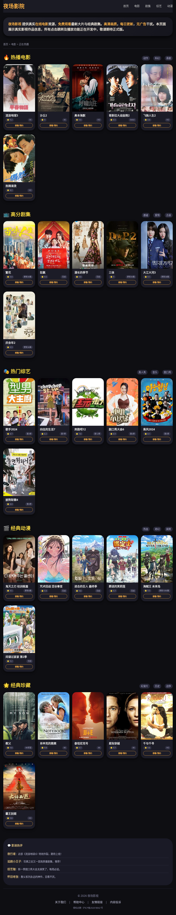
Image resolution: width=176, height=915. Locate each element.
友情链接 (97, 902)
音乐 (154, 372)
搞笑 (168, 529)
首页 (126, 6)
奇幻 (157, 529)
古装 (168, 215)
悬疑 (145, 215)
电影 (137, 6)
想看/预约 (19, 125)
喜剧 (168, 58)
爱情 (157, 215)
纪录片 (144, 686)
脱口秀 (167, 372)
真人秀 (142, 372)
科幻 (157, 58)
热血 (145, 529)
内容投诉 (115, 902)
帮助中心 (78, 902)
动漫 (170, 6)
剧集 (148, 6)
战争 (168, 686)
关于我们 (60, 902)
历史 (157, 686)
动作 (145, 58)
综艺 (159, 6)
